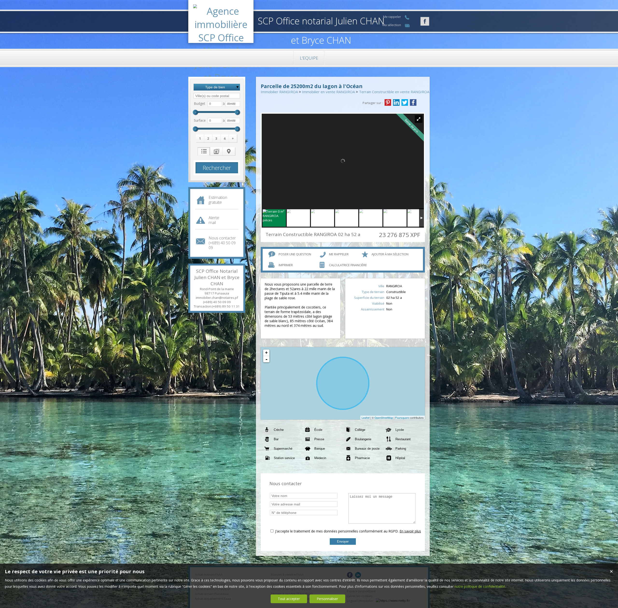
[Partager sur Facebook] (413, 102)
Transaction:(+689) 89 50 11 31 (217, 306)
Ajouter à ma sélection (390, 254)
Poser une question (295, 254)
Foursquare (402, 417)
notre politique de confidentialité (480, 586)
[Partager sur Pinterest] (388, 102)
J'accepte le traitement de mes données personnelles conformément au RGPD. (337, 531)
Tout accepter (289, 598)
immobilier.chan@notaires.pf (217, 297)
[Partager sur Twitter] (404, 102)
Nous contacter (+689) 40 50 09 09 (222, 242)
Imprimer (286, 265)
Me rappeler (339, 254)
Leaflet (366, 417)
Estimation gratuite (218, 200)
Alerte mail (214, 220)
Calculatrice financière (348, 265)
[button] (200, 138)
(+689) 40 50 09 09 (217, 302)
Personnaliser (327, 598)
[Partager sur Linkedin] (396, 102)
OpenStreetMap (383, 417)
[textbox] (217, 95)
